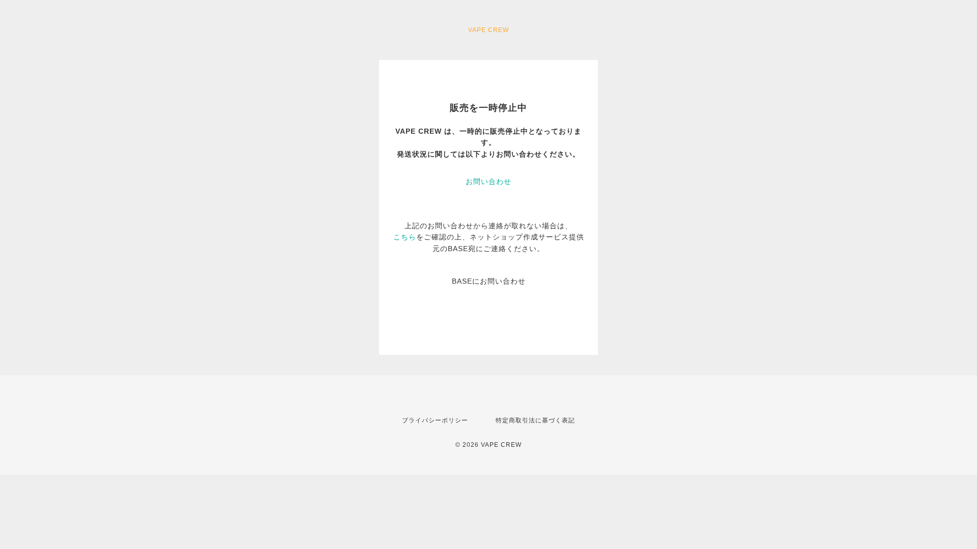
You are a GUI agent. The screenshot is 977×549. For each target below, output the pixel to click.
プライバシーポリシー (435, 420)
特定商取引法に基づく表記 (535, 420)
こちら (404, 237)
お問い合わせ (488, 181)
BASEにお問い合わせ (489, 281)
